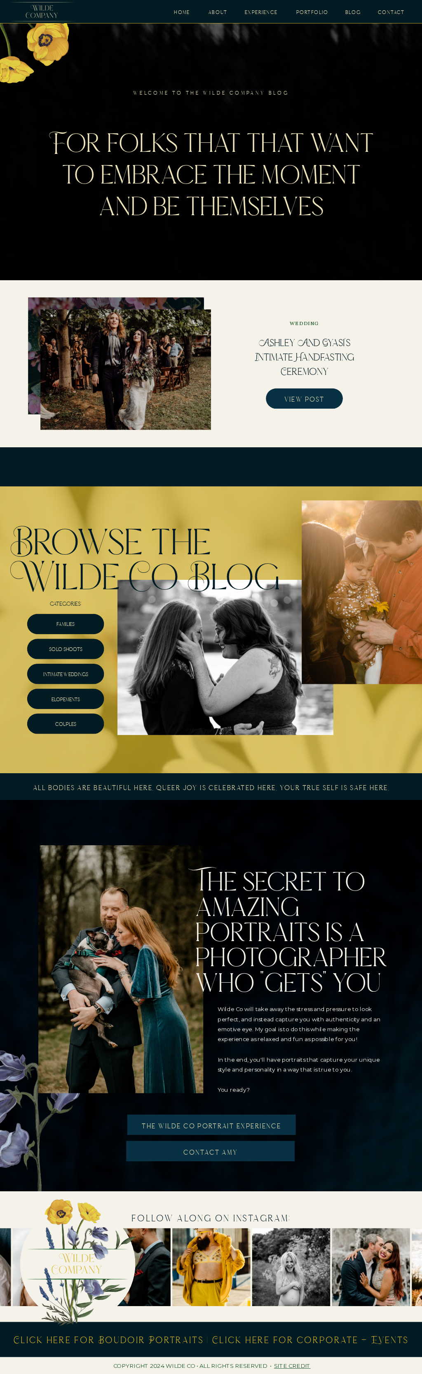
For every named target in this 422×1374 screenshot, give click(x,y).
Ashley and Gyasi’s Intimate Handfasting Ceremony (304, 356)
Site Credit (292, 1365)
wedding (304, 324)
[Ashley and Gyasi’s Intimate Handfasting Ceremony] (125, 369)
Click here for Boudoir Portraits (109, 1339)
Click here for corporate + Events (310, 1339)
